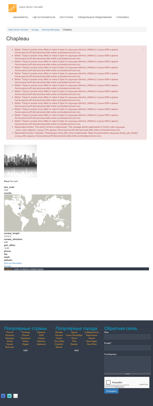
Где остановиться (44, 17)
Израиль (41, 340)
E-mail (108, 343)
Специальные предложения (95, 17)
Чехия (26, 340)
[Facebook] (3, 395)
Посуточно (66, 17)
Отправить (111, 390)
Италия (25, 334)
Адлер (74, 332)
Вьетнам (10, 346)
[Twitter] (9, 395)
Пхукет (59, 337)
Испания (10, 334)
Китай (10, 340)
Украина (41, 332)
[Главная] (14, 8)
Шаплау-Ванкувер (51, 29)
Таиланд (25, 332)
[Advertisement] (76, 293)
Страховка (122, 17)
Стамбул (59, 343)
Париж (91, 337)
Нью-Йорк (92, 343)
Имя (106, 332)
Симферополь (92, 332)
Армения (41, 343)
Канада (35, 29)
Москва (59, 332)
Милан (59, 346)
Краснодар (91, 340)
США (41, 334)
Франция (9, 337)
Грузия (9, 343)
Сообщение (110, 354)
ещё (25, 349)
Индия (25, 343)
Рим (74, 340)
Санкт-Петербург (74, 334)
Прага (74, 337)
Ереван (74, 343)
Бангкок (59, 334)
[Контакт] (15, 395)
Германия (25, 337)
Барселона (91, 334)
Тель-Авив (59, 340)
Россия (9, 332)
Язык (6, 181)
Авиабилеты (20, 17)
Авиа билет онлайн (31, 7)
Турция (41, 337)
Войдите (8, 268)
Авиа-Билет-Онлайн (18, 29)
